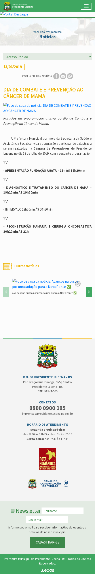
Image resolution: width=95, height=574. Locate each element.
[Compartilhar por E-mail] (63, 76)
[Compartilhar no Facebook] (56, 76)
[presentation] (6, 292)
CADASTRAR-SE (47, 542)
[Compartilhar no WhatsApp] (70, 76)
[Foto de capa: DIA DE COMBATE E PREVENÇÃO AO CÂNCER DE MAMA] (47, 108)
